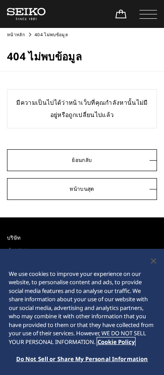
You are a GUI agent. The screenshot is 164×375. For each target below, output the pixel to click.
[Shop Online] (121, 14)
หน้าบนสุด (82, 189)
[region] (82, 312)
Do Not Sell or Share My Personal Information (82, 359)
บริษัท (14, 237)
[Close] (153, 261)
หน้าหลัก (16, 34)
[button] (148, 14)
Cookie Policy (116, 342)
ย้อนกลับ (82, 160)
